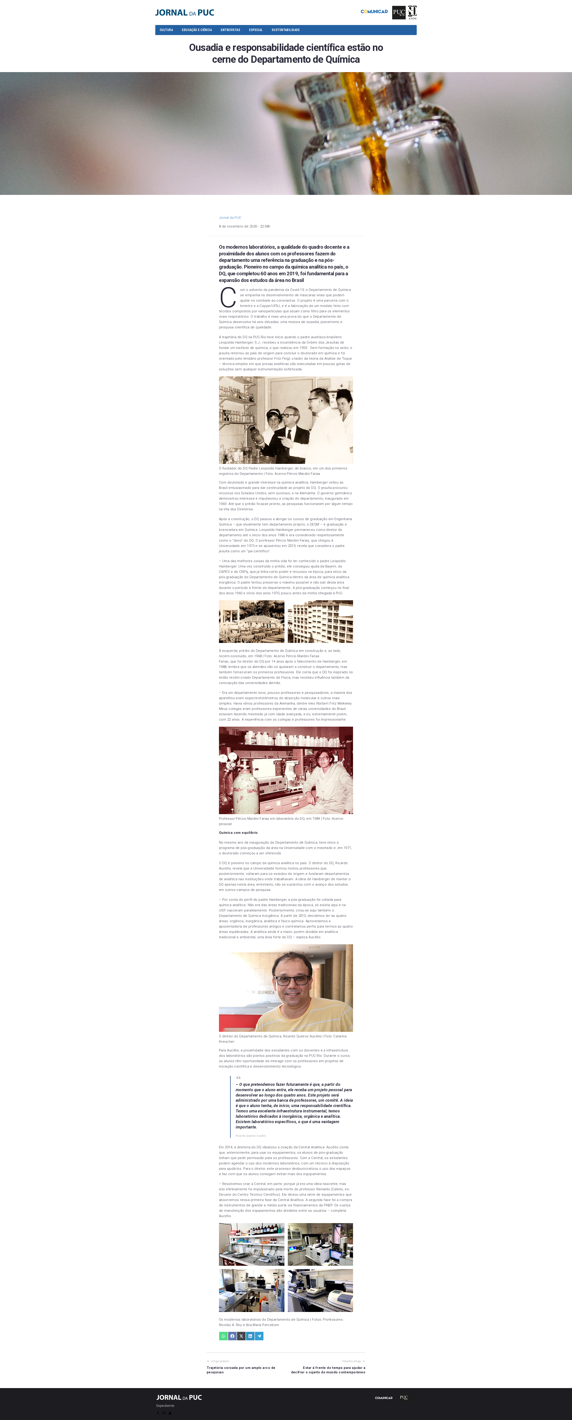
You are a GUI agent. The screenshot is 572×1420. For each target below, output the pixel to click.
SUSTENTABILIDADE (286, 30)
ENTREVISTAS (230, 30)
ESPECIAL (256, 30)
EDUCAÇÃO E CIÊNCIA (197, 30)
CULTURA (166, 30)
